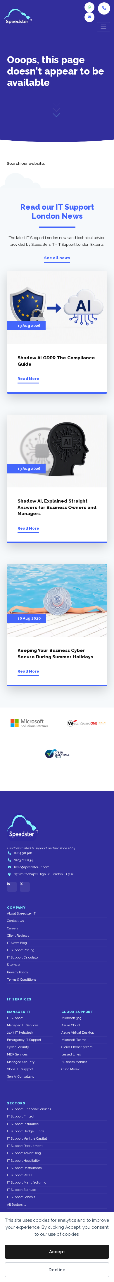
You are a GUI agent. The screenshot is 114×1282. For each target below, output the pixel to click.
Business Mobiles (74, 1062)
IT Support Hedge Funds (25, 1131)
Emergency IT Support (24, 1040)
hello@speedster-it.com (31, 867)
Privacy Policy (17, 972)
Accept (57, 1251)
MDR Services (17, 1054)
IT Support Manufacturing (26, 1182)
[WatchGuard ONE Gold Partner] (86, 723)
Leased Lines (71, 1054)
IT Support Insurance (23, 1124)
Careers (12, 928)
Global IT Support (20, 1069)
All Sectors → (17, 1205)
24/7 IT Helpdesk (20, 1033)
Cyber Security (18, 1047)
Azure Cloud (70, 1025)
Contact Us (15, 921)
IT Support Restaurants (24, 1168)
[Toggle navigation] (103, 27)
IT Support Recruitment (25, 1146)
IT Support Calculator (23, 957)
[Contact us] (89, 17)
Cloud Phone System (77, 1047)
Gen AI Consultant (20, 1076)
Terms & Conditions (21, 980)
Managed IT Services (22, 1025)
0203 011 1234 (23, 860)
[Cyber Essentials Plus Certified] (56, 753)
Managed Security (20, 1062)
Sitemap (13, 965)
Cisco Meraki (70, 1069)
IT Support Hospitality (23, 1161)
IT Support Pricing (20, 950)
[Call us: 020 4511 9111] (104, 8)
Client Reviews (18, 936)
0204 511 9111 (23, 853)
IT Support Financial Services (29, 1109)
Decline (57, 1269)
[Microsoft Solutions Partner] (27, 723)
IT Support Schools (21, 1197)
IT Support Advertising (24, 1153)
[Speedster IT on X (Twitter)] (25, 887)
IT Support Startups (21, 1190)
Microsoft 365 (71, 1018)
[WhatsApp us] (89, 7)
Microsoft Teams (73, 1040)
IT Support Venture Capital (27, 1138)
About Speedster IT (21, 913)
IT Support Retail (19, 1175)
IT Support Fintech (21, 1116)
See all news (57, 258)
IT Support (15, 1018)
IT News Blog (17, 943)
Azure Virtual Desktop (77, 1033)
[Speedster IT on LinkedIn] (12, 887)
